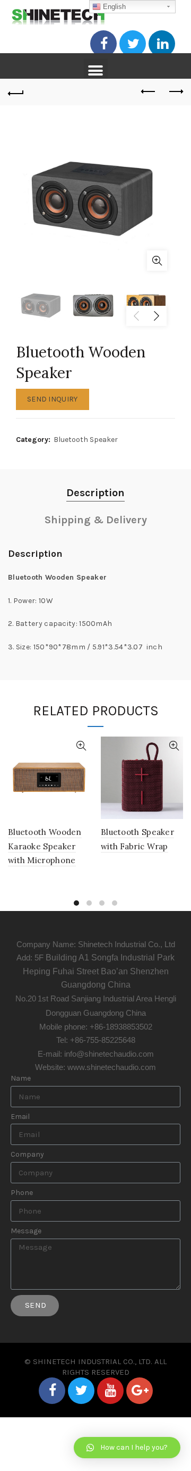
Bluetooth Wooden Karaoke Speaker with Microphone (45, 846)
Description (95, 493)
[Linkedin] (162, 43)
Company (27, 1154)
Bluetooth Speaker (86, 439)
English (113, 7)
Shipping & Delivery (96, 520)
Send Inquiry (52, 399)
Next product (175, 92)
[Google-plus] (139, 1390)
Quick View (81, 746)
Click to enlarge (157, 260)
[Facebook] (103, 43)
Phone (22, 1193)
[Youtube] (110, 1390)
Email (20, 1117)
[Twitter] (132, 43)
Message (26, 1231)
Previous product (148, 92)
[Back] (16, 92)
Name (21, 1078)
